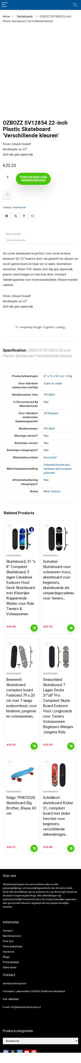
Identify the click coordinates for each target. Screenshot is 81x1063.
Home (6, 16)
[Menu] (4, 5)
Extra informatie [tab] (16, 240)
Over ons (8, 941)
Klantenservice (12, 935)
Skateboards (25, 16)
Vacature (8, 951)
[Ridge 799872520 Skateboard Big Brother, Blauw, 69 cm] (22, 775)
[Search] (75, 5)
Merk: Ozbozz (52, 491)
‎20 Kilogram (51, 413)
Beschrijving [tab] (13, 233)
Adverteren (9, 967)
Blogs (6, 956)
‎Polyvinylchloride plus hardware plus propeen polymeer (58, 469)
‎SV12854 (49, 394)
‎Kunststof (50, 457)
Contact (8, 930)
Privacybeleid (11, 962)
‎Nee (46, 402)
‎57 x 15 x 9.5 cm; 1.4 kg (58, 376)
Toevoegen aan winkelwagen (33, 178)
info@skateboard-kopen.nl (26, 1007)
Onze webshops (12, 946)
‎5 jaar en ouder (53, 383)
